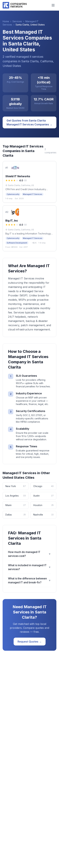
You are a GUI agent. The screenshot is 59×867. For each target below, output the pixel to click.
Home (6, 21)
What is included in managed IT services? (29, 567)
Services (17, 21)
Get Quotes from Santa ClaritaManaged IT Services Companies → (29, 122)
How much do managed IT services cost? (29, 554)
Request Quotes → (30, 641)
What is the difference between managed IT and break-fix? (29, 580)
